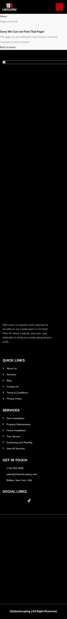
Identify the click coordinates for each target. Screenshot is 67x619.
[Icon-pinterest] (21, 500)
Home (3, 16)
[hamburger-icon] (59, 7)
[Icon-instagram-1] (13, 500)
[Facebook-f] (6, 500)
